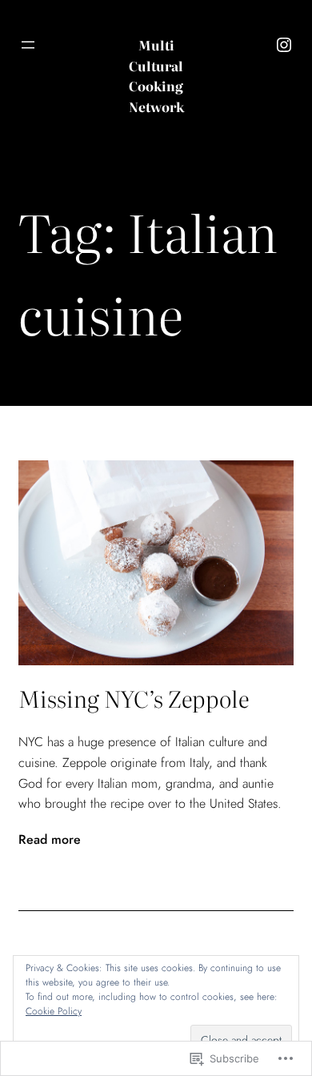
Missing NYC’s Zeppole (133, 698)
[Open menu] (28, 44)
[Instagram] (284, 44)
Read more (49, 839)
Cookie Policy (54, 1011)
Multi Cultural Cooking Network (156, 75)
